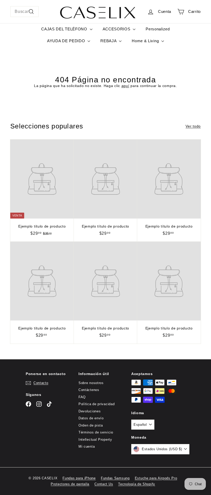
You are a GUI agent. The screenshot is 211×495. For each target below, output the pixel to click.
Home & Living (146, 41)
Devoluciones (89, 411)
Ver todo (193, 126)
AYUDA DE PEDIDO (66, 41)
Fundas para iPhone (79, 478)
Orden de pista (90, 425)
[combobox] (24, 11)
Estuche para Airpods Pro (156, 478)
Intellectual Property (95, 439)
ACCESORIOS (117, 29)
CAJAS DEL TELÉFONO (64, 29)
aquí (125, 86)
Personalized (158, 29)
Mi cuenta (86, 446)
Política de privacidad (96, 404)
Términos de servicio (95, 432)
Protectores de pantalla (70, 484)
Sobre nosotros (91, 383)
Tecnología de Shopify (136, 484)
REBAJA (109, 41)
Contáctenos (88, 390)
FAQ (82, 397)
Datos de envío (91, 418)
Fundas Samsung (115, 478)
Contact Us (103, 484)
